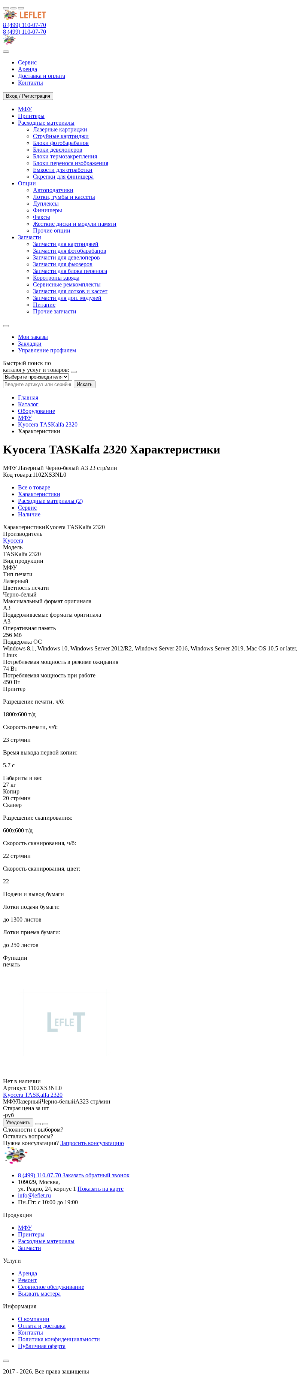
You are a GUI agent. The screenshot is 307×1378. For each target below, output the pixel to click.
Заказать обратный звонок (96, 1175)
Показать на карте (100, 1189)
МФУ (25, 418)
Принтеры (31, 1234)
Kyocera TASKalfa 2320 (47, 424)
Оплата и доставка (42, 1326)
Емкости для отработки (62, 170)
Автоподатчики (53, 190)
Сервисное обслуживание (51, 1287)
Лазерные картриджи (60, 129)
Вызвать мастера (39, 1293)
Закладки (30, 343)
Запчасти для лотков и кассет (70, 291)
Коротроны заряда (56, 277)
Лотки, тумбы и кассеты (64, 197)
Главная (28, 397)
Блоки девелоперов (57, 149)
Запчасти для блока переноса (70, 271)
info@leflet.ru (34, 1195)
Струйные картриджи (61, 136)
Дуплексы (46, 203)
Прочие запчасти (54, 311)
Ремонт (27, 1280)
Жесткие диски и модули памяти (74, 224)
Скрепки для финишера (63, 176)
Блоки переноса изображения (70, 163)
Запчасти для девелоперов (66, 257)
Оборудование (36, 411)
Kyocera (13, 540)
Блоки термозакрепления (65, 156)
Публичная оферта (42, 1346)
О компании (33, 1319)
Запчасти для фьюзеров (62, 264)
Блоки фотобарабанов (61, 143)
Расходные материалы (46, 1241)
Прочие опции (51, 230)
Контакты (30, 1332)
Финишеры (47, 210)
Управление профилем (47, 350)
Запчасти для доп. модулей (67, 298)
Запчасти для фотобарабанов (69, 251)
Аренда (27, 1273)
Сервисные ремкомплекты (67, 284)
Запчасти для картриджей (65, 244)
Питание (44, 304)
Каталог (28, 404)
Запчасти (29, 1248)
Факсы (41, 217)
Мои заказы (33, 337)
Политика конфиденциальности (59, 1339)
